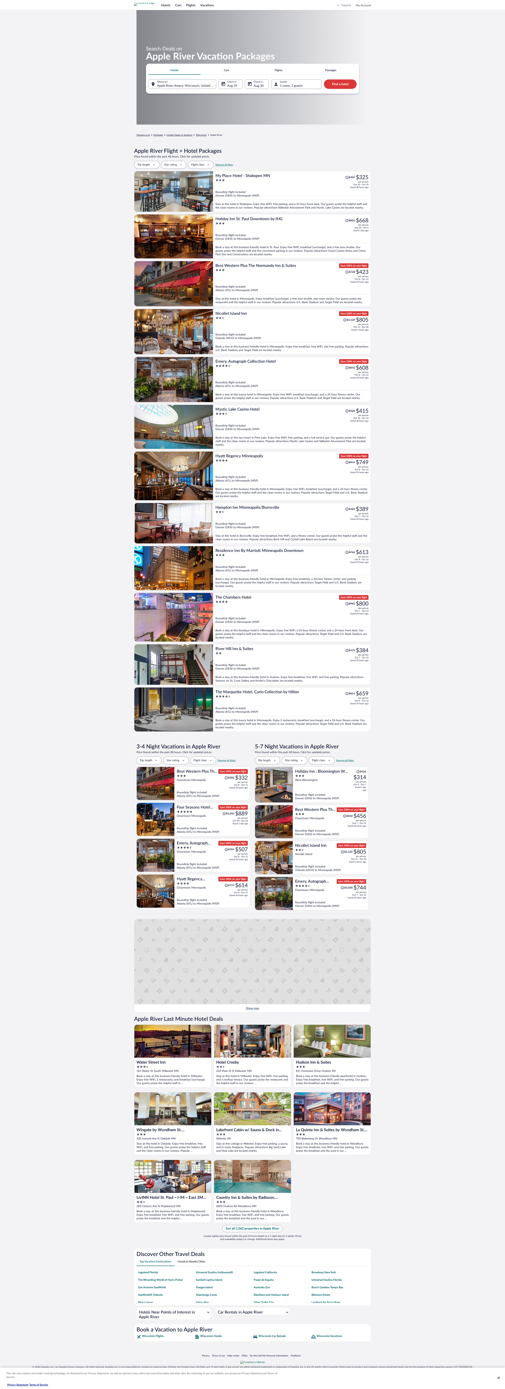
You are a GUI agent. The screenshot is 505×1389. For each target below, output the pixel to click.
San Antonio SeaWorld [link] (152, 1287)
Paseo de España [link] (264, 1280)
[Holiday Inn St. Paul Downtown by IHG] (292, 236)
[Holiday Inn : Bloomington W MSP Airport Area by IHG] (330, 785)
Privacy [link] (205, 1355)
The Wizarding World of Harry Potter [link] (160, 1280)
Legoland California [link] (265, 1272)
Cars (178, 5)
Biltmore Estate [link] (320, 1295)
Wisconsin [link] (201, 135)
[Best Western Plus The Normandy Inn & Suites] (292, 283)
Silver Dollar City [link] (264, 1302)
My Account (363, 5)
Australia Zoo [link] (262, 1287)
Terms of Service (38, 1385)
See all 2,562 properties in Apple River (252, 1228)
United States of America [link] (179, 135)
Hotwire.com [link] (143, 135)
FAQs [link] (244, 1355)
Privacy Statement (17, 1385)
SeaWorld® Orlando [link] (150, 1295)
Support (346, 5)
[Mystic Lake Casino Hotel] (292, 427)
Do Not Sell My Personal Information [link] (269, 1355)
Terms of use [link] (218, 1355)
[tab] (174, 70)
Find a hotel (340, 84)
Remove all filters (224, 165)
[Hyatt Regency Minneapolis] (292, 475)
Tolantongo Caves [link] (206, 1295)
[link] (165, 1336)
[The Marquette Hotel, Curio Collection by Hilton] (292, 709)
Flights (190, 5)
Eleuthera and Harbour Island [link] (271, 1295)
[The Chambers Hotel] (292, 617)
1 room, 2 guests (291, 85)
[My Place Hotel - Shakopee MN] (292, 191)
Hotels (165, 5)
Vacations (207, 5)
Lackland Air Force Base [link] (325, 1302)
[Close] (498, 1377)
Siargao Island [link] (204, 1287)
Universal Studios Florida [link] (326, 1280)
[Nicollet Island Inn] (292, 331)
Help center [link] (233, 1355)
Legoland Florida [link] (148, 1272)
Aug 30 (259, 85)
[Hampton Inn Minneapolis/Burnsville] (292, 523)
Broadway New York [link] (323, 1272)
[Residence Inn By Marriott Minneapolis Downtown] (292, 568)
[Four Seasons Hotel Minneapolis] (212, 819)
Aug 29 (232, 85)
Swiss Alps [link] (202, 1302)
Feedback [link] (296, 1355)
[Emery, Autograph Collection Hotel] (292, 379)
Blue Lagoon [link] (145, 1302)
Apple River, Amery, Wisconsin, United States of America (186, 85)
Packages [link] (158, 135)
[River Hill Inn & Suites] (292, 664)
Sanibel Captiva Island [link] (209, 1280)
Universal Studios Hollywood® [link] (214, 1272)
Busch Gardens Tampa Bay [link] (327, 1287)
